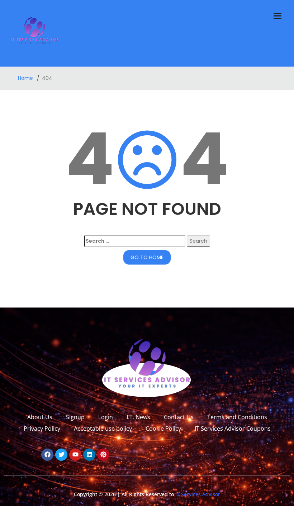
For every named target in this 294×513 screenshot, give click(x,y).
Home (26, 78)
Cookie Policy (163, 428)
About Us (39, 417)
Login (105, 417)
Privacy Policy (42, 428)
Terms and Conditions (237, 417)
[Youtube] (75, 455)
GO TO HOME (147, 257)
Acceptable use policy (103, 428)
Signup (75, 417)
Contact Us (179, 417)
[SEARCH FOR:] (134, 241)
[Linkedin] (89, 455)
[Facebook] (47, 455)
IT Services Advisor (197, 494)
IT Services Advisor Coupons (233, 428)
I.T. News (138, 417)
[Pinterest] (103, 455)
